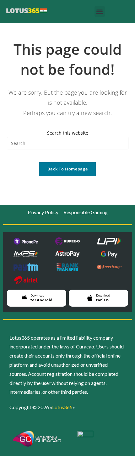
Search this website (67, 133)
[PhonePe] (26, 241)
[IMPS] (26, 254)
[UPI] (109, 241)
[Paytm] (26, 267)
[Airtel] (26, 280)
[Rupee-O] (68, 241)
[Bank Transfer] (68, 267)
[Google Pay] (109, 254)
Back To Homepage (67, 169)
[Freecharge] (109, 267)
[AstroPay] (68, 254)
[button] (99, 11)
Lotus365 (62, 407)
